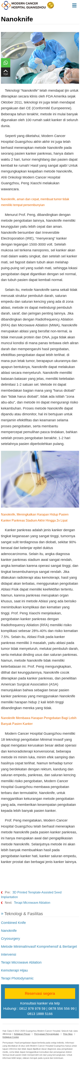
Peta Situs (68, 1034)
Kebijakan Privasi (22, 1034)
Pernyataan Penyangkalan (46, 1034)
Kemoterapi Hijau (14, 970)
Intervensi (8, 954)
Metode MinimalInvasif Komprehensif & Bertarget (39, 946)
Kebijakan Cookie (11, 1037)
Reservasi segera (40, 993)
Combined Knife (13, 923)
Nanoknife (9, 931)
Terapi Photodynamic (17, 978)
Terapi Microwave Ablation (32, 902)
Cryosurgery (10, 939)
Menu (76, 5)
